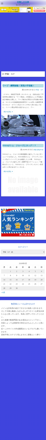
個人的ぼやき (39, 149)
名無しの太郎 (23, 2)
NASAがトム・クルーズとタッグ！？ (19, 145)
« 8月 (3, 292)
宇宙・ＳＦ (40, 90)
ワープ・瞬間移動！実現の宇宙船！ (18, 86)
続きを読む (8, 112)
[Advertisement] (23, 43)
